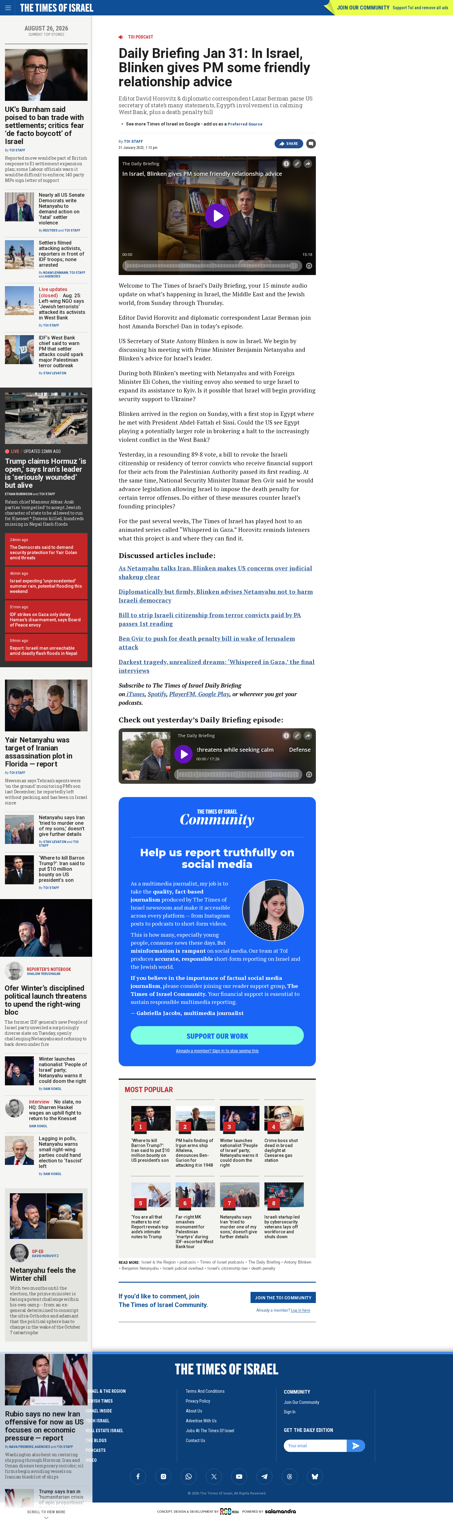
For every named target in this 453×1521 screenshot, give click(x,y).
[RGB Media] (230, 1511)
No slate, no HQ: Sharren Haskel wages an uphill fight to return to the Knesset (55, 1110)
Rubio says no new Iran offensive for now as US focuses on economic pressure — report (44, 1426)
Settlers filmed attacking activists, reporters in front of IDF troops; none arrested (61, 254)
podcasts (188, 1262)
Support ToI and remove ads (420, 7)
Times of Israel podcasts (222, 1262)
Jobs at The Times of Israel (210, 1430)
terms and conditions (205, 1391)
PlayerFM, (183, 694)
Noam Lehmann (55, 272)
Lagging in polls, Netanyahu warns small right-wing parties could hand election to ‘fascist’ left (61, 1152)
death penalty (263, 1268)
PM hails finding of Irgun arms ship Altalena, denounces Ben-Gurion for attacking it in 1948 (194, 1153)
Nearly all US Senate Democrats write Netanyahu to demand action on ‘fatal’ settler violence (61, 209)
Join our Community (363, 7)
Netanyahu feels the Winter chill (43, 1274)
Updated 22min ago (42, 451)
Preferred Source (245, 124)
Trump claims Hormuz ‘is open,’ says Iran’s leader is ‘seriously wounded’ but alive (45, 473)
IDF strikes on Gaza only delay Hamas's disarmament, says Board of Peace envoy (45, 619)
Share (292, 144)
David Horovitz (45, 1256)
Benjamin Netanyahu (140, 1268)
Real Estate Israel (104, 1430)
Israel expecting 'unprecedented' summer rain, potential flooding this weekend (46, 586)
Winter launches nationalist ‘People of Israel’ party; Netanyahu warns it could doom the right (239, 1153)
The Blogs (96, 1440)
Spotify (157, 694)
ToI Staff (133, 141)
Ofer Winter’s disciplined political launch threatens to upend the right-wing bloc (46, 1000)
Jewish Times (99, 1401)
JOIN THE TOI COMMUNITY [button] (283, 1297)
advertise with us (201, 1420)
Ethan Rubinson (18, 494)
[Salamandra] (280, 1511)
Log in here (300, 1310)
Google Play (213, 694)
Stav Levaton (54, 373)
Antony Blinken (297, 1262)
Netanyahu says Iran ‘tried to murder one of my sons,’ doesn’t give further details (238, 1227)
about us (194, 1410)
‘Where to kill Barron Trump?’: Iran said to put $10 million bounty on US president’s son (150, 1150)
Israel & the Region (158, 1262)
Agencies (52, 276)
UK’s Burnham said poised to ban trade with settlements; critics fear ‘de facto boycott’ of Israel (44, 125)
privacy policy (198, 1401)
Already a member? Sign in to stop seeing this (217, 1050)
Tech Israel (97, 1420)
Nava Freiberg (21, 1447)
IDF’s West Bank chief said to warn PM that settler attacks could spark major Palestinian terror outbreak (61, 351)
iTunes (135, 694)
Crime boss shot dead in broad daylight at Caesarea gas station (281, 1150)
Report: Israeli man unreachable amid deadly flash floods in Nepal (43, 651)
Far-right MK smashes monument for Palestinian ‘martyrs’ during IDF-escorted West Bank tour (194, 1232)
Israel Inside (99, 1410)
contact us (195, 1440)
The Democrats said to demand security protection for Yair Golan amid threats (43, 552)
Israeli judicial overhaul (183, 1268)
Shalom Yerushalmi (43, 974)
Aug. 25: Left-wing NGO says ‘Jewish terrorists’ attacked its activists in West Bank (62, 307)
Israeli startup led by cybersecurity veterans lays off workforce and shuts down (282, 1227)
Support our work (217, 1035)
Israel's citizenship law (227, 1268)
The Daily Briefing (264, 1262)
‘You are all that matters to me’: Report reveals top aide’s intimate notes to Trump (149, 1227)
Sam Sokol (52, 1089)
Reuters (50, 230)
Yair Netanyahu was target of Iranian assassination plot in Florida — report (38, 752)
